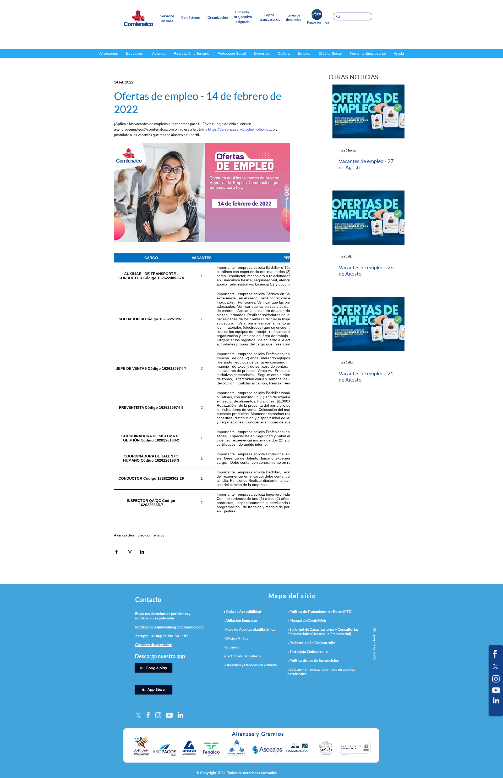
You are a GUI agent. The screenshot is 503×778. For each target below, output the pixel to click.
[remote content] (202, 384)
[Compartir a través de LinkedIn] (142, 551)
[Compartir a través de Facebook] (116, 551)
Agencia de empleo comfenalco (139, 535)
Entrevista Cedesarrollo (308, 651)
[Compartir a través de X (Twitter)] (129, 551)
